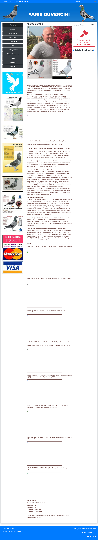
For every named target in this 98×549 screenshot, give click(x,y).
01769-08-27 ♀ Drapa (33, 506)
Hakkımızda (13, 33)
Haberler (13, 29)
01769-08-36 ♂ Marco (33, 508)
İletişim (13, 58)
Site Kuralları (13, 37)
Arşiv (12, 45)
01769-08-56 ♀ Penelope (34, 509)
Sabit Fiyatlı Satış (13, 50)
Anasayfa (13, 25)
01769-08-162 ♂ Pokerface (34, 511)
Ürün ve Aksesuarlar (13, 54)
